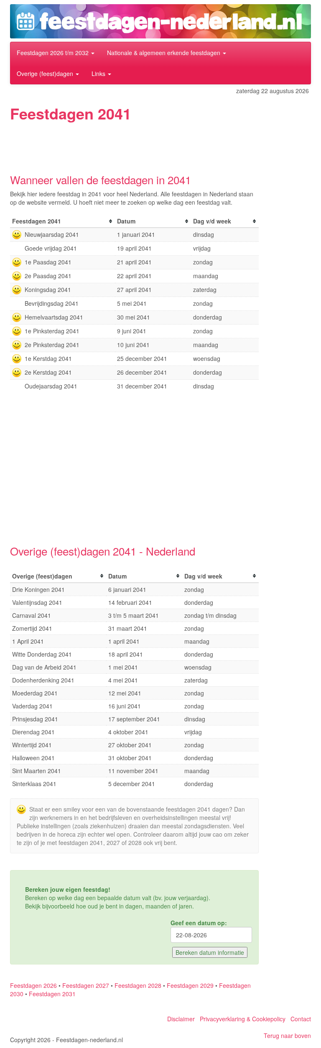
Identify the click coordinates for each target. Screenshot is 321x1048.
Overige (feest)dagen (46, 73)
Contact (300, 1019)
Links (99, 73)
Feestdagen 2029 (190, 985)
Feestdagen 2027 (85, 985)
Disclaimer (181, 1019)
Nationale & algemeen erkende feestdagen (164, 52)
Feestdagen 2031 (52, 994)
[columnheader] (62, 221)
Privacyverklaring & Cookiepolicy (242, 1019)
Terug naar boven (287, 1035)
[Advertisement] (162, 145)
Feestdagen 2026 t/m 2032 (53, 52)
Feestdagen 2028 (138, 985)
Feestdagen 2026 (33, 985)
